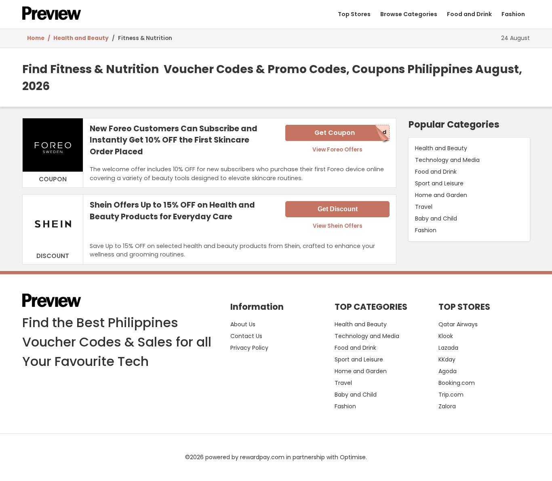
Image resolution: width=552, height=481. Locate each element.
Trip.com (451, 395)
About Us (242, 324)
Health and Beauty (81, 38)
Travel (423, 207)
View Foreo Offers (337, 149)
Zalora (447, 406)
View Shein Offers (337, 226)
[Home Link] (51, 14)
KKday (446, 359)
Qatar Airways (458, 324)
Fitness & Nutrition (145, 38)
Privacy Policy (249, 348)
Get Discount (338, 209)
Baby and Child (436, 218)
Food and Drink (469, 14)
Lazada (448, 348)
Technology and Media (447, 160)
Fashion (513, 14)
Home (35, 38)
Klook (445, 336)
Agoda (447, 371)
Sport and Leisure (439, 183)
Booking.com (456, 383)
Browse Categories (408, 14)
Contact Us (246, 336)
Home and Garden (441, 195)
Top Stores (354, 14)
